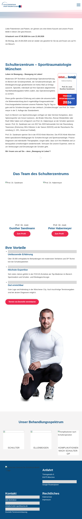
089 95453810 (10, 500)
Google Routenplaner (50, 485)
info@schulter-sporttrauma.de (16, 506)
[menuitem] (77, 5)
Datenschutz (47, 497)
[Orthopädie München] (12, 5)
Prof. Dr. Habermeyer (44, 121)
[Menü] (77, 5)
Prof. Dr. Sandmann (19, 124)
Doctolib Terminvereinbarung (16, 512)
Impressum (46, 500)
